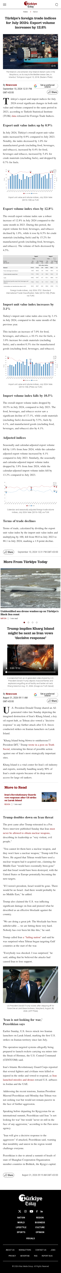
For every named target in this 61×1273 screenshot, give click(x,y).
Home (25, 12)
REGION (40, 1217)
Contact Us (40, 1250)
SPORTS (21, 1232)
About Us (10, 1250)
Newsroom (11, 85)
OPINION (40, 1232)
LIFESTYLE (21, 1227)
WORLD (21, 1222)
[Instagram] (25, 1211)
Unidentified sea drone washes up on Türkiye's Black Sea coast (29, 612)
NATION (21, 1217)
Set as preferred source (47, 86)
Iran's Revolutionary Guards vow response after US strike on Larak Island (20, 797)
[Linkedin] (42, 1211)
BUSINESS (40, 1222)
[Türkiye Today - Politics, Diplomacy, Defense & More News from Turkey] (30, 4)
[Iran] (49, 797)
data (14, 116)
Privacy (12, 1256)
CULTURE (40, 1227)
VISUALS (30, 1238)
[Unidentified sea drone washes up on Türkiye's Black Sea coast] (30, 588)
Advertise (25, 1256)
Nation (35, 12)
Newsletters (25, 1250)
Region (7, 804)
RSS (35, 1256)
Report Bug (47, 1256)
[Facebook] (37, 1211)
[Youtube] (31, 1211)
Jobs (53, 1250)
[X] (19, 1211)
